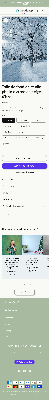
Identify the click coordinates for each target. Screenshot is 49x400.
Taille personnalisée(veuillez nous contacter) (24, 137)
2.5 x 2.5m (9, 126)
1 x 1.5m (8, 120)
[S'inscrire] (40, 353)
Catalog (8, 330)
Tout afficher (24, 291)
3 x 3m (8, 132)
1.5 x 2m (23, 120)
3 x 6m (20, 132)
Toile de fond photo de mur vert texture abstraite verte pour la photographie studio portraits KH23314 (12, 263)
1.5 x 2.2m (38, 120)
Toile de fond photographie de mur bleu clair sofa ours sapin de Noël (32, 261)
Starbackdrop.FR (15, 391)
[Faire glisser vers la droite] (30, 284)
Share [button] (7, 214)
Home (7, 324)
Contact (8, 336)
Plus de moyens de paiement (24, 172)
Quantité (5, 143)
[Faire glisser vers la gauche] (19, 284)
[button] (5, 11)
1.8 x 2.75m (26, 126)
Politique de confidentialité (28, 395)
